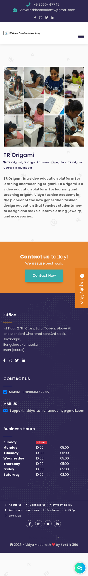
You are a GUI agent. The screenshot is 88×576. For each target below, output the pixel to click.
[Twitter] (46, 17)
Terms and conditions (24, 510)
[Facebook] (35, 17)
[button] (80, 36)
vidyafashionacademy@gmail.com (47, 10)
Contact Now (44, 275)
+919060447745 (46, 4)
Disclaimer (53, 510)
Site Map (15, 515)
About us (15, 505)
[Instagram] (40, 17)
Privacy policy (62, 505)
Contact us (37, 505)
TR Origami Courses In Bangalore (45, 162)
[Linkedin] (52, 17)
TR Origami (18, 155)
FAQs (71, 510)
